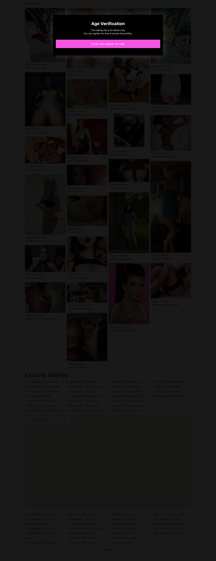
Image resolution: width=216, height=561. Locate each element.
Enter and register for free (108, 43)
